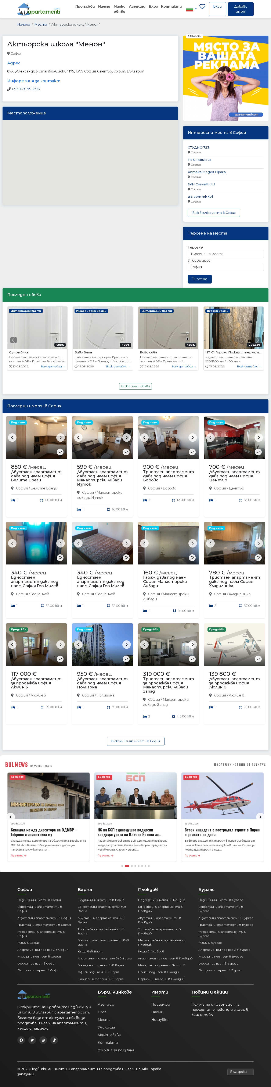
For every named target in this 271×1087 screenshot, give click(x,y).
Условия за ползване (116, 1050)
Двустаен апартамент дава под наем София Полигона (102, 683)
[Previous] (10, 817)
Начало (23, 24)
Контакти (171, 6)
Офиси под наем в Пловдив (159, 972)
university (31, 53)
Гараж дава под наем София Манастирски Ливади (165, 581)
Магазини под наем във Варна (101, 965)
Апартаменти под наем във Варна (105, 958)
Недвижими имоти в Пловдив (161, 900)
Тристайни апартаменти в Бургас (225, 924)
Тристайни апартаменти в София (44, 924)
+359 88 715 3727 (25, 89)
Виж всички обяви (135, 386)
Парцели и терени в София (38, 970)
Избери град (199, 261)
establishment (82, 53)
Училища (106, 1027)
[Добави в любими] (60, 452)
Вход (217, 6)
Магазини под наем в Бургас (220, 956)
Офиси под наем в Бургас (218, 963)
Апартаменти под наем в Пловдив (165, 958)
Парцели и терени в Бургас (220, 970)
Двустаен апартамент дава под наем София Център (234, 476)
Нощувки (160, 1020)
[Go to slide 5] (139, 866)
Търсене (195, 247)
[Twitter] (32, 1040)
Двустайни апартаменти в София (44, 918)
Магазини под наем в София (39, 956)
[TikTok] (54, 1040)
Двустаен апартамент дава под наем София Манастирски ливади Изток (102, 478)
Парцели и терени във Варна (101, 979)
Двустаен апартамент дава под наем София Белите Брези (36, 476)
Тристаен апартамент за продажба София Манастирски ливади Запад (168, 685)
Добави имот (241, 9)
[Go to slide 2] (127, 866)
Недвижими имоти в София (39, 900)
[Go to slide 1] (122, 866)
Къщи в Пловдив (151, 951)
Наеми (104, 6)
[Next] (260, 817)
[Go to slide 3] (132, 866)
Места (41, 24)
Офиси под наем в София (36, 963)
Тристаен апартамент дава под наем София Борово (168, 476)
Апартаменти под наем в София (42, 949)
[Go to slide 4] (135, 866)
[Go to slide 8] (149, 866)
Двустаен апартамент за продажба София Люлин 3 (36, 683)
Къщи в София (28, 942)
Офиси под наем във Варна (99, 972)
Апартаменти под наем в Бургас (224, 949)
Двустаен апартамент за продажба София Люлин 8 (234, 683)
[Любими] (202, 9)
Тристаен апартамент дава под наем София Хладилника (234, 581)
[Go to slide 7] (145, 866)
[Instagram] (43, 1040)
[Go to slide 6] (142, 866)
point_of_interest (55, 53)
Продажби (85, 6)
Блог (153, 6)
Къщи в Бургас (210, 942)
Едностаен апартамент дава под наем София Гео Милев (34, 581)
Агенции (137, 6)
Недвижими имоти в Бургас (220, 900)
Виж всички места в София (214, 213)
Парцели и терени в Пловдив (161, 979)
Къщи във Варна (90, 951)
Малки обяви (120, 9)
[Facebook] (21, 1040)
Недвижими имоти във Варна (101, 900)
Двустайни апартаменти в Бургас (225, 918)
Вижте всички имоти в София (135, 741)
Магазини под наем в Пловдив (161, 965)
